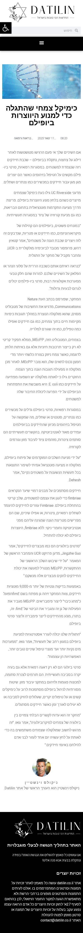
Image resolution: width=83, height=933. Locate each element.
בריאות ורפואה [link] (22, 138)
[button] (41, 42)
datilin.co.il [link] (65, 883)
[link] (6, 28)
